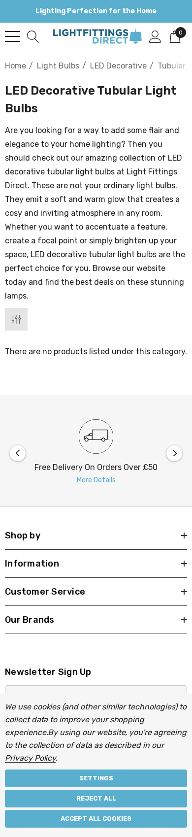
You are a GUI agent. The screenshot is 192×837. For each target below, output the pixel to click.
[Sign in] (155, 36)
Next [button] (174, 453)
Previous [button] (18, 453)
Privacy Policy (30, 758)
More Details (96, 480)
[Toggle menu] (12, 36)
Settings (96, 778)
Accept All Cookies (96, 818)
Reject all (96, 798)
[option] (96, 453)
